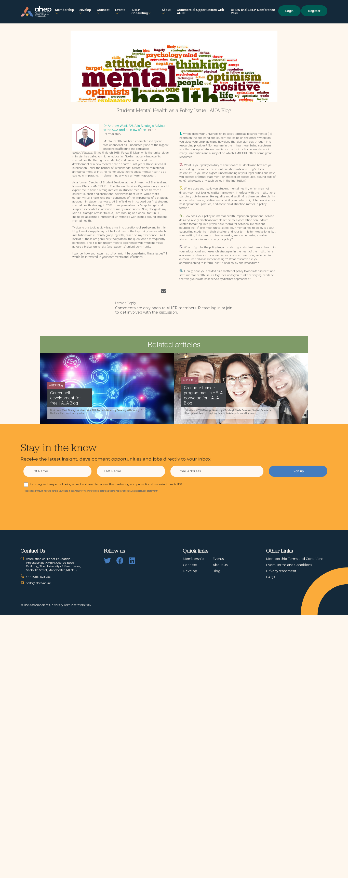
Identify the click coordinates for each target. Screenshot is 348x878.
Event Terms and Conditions (289, 565)
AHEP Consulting (139, 11)
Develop (85, 10)
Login (289, 11)
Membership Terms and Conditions (294, 559)
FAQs (270, 577)
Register (314, 11)
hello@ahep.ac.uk (38, 583)
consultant (145, 213)
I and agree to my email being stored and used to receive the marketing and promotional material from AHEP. (106, 484)
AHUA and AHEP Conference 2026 (253, 11)
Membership (64, 10)
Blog (216, 571)
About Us (220, 565)
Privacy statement (281, 571)
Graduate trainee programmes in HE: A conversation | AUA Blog (203, 395)
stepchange (122, 168)
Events (120, 10)
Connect (190, 565)
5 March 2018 (101, 152)
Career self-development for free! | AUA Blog (65, 398)
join (229, 308)
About (166, 10)
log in (216, 308)
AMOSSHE (99, 186)
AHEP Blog (56, 385)
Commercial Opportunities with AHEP (200, 11)
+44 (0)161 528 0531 (38, 576)
